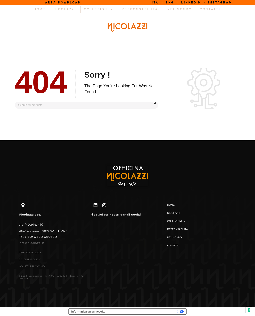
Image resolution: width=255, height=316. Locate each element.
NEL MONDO (179, 9)
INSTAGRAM (220, 2)
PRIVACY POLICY (30, 252)
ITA (155, 2)
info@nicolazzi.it (32, 243)
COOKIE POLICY (30, 259)
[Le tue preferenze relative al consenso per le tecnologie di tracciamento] (249, 310)
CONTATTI (210, 9)
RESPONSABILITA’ (140, 9)
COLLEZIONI (96, 9)
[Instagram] (104, 205)
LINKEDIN (191, 2)
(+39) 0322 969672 (41, 236)
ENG (170, 2)
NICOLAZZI (65, 9)
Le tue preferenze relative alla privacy (143, 311)
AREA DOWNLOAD (63, 2)
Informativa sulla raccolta (88, 311)
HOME (40, 9)
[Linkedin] (95, 205)
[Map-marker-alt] (23, 205)
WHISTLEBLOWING (32, 266)
